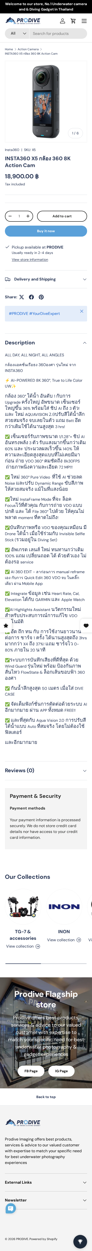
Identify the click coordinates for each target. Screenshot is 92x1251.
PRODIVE (22, 1239)
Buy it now (46, 231)
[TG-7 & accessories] (23, 907)
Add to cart (62, 216)
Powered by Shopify (43, 1239)
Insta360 (12, 150)
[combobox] (46, 33)
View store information (30, 259)
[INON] (64, 907)
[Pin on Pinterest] (41, 297)
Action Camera (28, 49)
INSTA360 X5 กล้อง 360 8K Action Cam (31, 54)
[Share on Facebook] (31, 297)
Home (9, 49)
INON (64, 932)
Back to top (46, 1097)
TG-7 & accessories (23, 935)
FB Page (31, 1071)
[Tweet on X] (21, 297)
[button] (73, 21)
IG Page (61, 1071)
